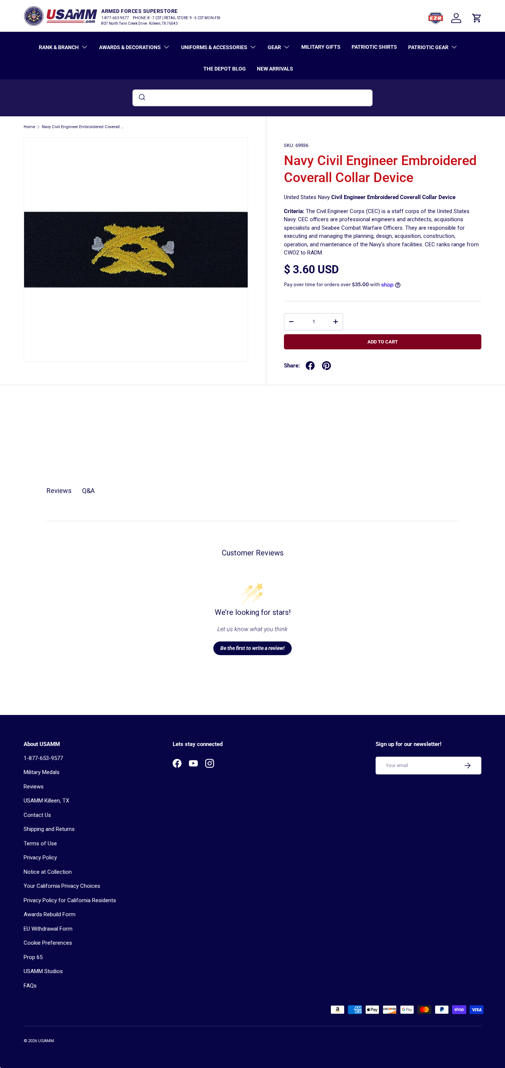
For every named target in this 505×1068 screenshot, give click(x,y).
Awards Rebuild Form (49, 914)
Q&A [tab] (88, 490)
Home (29, 127)
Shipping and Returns (49, 829)
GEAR (274, 47)
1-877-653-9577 (43, 758)
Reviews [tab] (59, 490)
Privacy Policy (40, 857)
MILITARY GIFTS (320, 47)
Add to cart (382, 342)
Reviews (34, 786)
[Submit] (141, 98)
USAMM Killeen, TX (46, 800)
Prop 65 (33, 957)
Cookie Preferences (48, 942)
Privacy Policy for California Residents (70, 900)
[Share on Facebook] (310, 365)
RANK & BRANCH (59, 47)
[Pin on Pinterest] (326, 365)
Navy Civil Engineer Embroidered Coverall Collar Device (83, 127)
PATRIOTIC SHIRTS (374, 47)
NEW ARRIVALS (275, 69)
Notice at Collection (48, 872)
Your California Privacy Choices (62, 886)
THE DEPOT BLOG (224, 69)
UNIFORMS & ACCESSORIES (214, 47)
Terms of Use (40, 843)
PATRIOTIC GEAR (428, 47)
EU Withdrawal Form (48, 928)
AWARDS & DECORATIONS (130, 47)
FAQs (30, 985)
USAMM (46, 1040)
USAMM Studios (43, 971)
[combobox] (252, 97)
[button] (477, 18)
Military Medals (42, 772)
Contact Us (37, 815)
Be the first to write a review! (252, 648)
